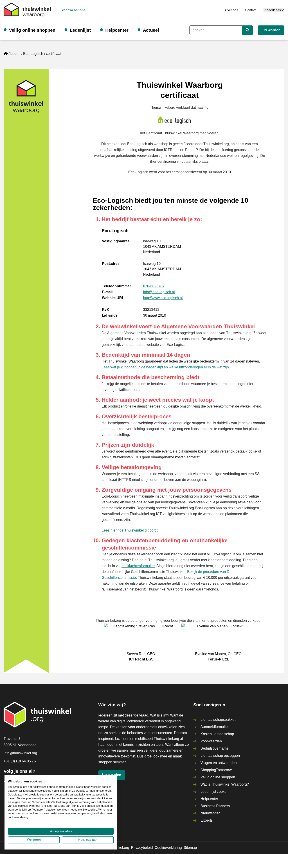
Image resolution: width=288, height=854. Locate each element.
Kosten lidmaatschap (217, 734)
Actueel (151, 30)
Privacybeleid (142, 847)
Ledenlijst (80, 30)
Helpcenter (116, 30)
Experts (206, 820)
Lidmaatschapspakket (217, 719)
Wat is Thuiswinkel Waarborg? (224, 784)
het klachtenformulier (138, 566)
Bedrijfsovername (214, 748)
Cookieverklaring (168, 847)
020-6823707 (153, 286)
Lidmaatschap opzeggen (220, 755)
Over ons (231, 10)
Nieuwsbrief (210, 813)
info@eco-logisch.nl (159, 292)
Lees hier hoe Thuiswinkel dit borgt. (130, 530)
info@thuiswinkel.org (20, 753)
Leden (15, 54)
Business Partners (215, 806)
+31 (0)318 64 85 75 (20, 761)
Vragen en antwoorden (218, 763)
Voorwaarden (211, 741)
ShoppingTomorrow (216, 770)
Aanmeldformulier (214, 727)
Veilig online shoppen (32, 30)
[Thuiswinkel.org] (27, 10)
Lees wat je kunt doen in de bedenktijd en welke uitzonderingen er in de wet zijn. (166, 367)
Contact (250, 10)
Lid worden (271, 30)
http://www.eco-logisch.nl (163, 298)
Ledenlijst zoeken (214, 791)
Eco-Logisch (33, 54)
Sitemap (190, 847)
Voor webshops (74, 10)
